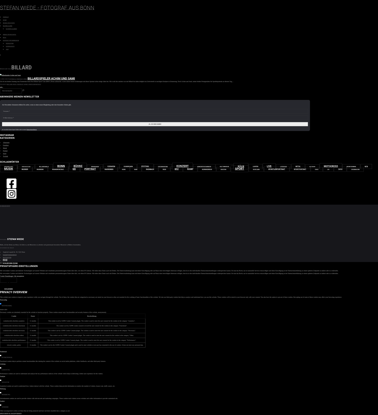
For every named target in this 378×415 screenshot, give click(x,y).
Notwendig (7, 306)
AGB (7, 49)
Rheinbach (150, 169)
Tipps (340, 169)
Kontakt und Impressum (11, 40)
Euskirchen (128, 166)
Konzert (182, 166)
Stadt (317, 169)
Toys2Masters (355, 169)
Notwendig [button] (3, 300)
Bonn (15, 84)
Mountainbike (351, 166)
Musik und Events (9, 23)
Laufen (255, 166)
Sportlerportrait (34, 84)
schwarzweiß (207, 169)
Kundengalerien (11, 29)
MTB (366, 166)
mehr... (1, 87)
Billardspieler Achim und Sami (51, 78)
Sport (5, 20)
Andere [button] (2, 401)
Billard (10, 84)
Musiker (25, 169)
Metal (298, 166)
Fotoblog (12, 79)
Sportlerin (256, 169)
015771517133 (7, 257)
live (269, 166)
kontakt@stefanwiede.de (10, 255)
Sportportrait (300, 169)
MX (74, 169)
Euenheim (111, 166)
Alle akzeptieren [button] (19, 276)
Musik (5, 148)
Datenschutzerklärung (32, 129)
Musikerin (40, 169)
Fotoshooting (163, 166)
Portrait (6, 17)
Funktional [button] (3, 351)
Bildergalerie (7, 26)
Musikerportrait (58, 169)
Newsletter (9, 43)
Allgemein (6, 142)
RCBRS (124, 169)
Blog (4, 37)
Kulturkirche (224, 166)
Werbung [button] (3, 389)
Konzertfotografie (204, 166)
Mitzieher (312, 166)
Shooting (223, 169)
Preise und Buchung (9, 34)
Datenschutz (10, 46)
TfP (328, 169)
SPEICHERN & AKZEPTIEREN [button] (11, 413)
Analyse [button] (2, 376)
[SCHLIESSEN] (8, 280)
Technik (5, 156)
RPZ (177, 169)
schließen (5, 206)
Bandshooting (26, 166)
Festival (145, 166)
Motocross (331, 166)
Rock (164, 169)
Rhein (135, 169)
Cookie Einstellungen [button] (6, 276)
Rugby (190, 169)
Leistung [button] (2, 364)
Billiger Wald (44, 166)
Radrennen (109, 169)
